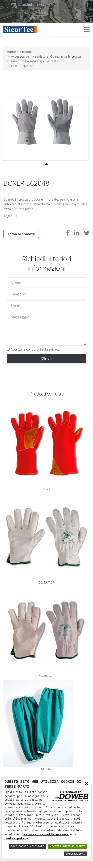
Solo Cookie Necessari (27, 846)
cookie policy (16, 838)
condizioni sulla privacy (42, 349)
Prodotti (26, 51)
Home (11, 51)
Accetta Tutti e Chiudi (67, 846)
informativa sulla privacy (46, 834)
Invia (48, 358)
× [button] (86, 783)
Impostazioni (75, 853)
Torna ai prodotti (21, 234)
